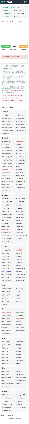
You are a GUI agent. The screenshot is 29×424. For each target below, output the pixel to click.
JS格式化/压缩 (5, 144)
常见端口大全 (19, 404)
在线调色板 (18, 321)
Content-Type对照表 (20, 395)
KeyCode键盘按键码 (7, 239)
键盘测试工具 (5, 242)
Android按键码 (19, 239)
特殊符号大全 (19, 383)
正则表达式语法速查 (20, 187)
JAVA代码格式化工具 (21, 154)
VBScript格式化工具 (7, 166)
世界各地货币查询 (6, 377)
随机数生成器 (5, 277)
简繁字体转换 (19, 253)
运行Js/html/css (6, 190)
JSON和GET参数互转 (21, 130)
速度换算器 (18, 357)
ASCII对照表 (19, 401)
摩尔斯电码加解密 (20, 217)
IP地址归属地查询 (6, 289)
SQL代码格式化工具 (7, 157)
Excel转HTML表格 (20, 175)
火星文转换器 (19, 256)
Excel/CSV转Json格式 (21, 127)
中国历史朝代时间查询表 (8, 383)
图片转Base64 (5, 229)
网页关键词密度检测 (20, 330)
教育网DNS (18, 301)
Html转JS (18, 166)
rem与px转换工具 (20, 315)
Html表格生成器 (6, 178)
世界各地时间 (5, 374)
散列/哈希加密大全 (6, 217)
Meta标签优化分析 (6, 330)
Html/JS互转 (5, 169)
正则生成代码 (5, 184)
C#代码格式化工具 (6, 154)
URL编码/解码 (5, 235)
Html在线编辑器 (6, 250)
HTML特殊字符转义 (7, 404)
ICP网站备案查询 (20, 327)
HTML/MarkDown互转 (7, 181)
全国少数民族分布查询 (21, 380)
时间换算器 (5, 357)
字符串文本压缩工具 (20, 268)
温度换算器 (18, 354)
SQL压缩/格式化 (19, 147)
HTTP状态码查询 (6, 333)
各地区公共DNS (6, 295)
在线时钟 (18, 371)
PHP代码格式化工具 (7, 150)
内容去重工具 (19, 265)
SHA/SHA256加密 (20, 214)
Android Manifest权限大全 (22, 407)
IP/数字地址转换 (19, 226)
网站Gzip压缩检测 (6, 324)
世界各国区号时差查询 (21, 377)
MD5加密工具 (5, 199)
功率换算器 (18, 351)
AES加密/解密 (5, 208)
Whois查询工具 (6, 327)
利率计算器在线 (6, 342)
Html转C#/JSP (5, 172)
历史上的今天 (5, 387)
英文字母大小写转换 (7, 274)
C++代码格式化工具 (7, 163)
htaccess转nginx (20, 312)
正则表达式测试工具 (20, 181)
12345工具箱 (8, 2)
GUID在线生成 (5, 223)
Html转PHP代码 (19, 172)
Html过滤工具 (19, 184)
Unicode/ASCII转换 (7, 232)
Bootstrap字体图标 (6, 407)
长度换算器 (5, 354)
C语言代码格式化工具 (21, 160)
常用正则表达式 (6, 187)
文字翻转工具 (5, 265)
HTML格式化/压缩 (6, 141)
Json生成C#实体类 (7, 13)
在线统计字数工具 (6, 262)
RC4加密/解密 (5, 211)
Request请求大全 (6, 398)
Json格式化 (5, 7)
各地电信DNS (19, 295)
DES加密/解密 (19, 208)
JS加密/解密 (18, 144)
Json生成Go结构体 (7, 17)
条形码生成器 (5, 226)
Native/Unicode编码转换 (21, 235)
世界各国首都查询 (20, 374)
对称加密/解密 (19, 205)
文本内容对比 (19, 259)
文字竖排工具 (19, 262)
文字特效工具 (5, 268)
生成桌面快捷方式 (6, 315)
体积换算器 (18, 348)
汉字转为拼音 (5, 256)
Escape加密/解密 (6, 205)
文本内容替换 (5, 259)
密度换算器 (5, 363)
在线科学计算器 (6, 345)
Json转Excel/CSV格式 (7, 130)
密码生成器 (5, 220)
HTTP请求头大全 (20, 398)
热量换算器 (5, 348)
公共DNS (18, 292)
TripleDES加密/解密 (7, 214)
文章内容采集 (5, 253)
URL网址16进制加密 (20, 199)
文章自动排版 (19, 250)
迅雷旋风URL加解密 (7, 202)
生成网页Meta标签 (20, 318)
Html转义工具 (19, 169)
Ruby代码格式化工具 (7, 160)
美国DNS (4, 304)
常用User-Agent (6, 395)
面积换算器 (18, 345)
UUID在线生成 (19, 220)
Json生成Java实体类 (19, 13)
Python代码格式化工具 (21, 157)
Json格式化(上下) (15, 7)
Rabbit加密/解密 (19, 211)
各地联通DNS (5, 298)
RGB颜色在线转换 (20, 280)
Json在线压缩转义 (18, 10)
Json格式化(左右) (6, 10)
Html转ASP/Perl (6, 175)
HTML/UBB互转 (19, 178)
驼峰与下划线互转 (6, 271)
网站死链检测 (19, 324)
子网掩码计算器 (19, 342)
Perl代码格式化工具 (20, 163)
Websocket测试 (19, 289)
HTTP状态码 (5, 401)
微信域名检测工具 (6, 312)
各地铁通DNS (5, 301)
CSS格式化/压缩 (19, 141)
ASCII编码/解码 (19, 232)
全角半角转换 (19, 271)
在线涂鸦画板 (5, 371)
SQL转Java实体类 (20, 124)
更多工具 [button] (16, 17)
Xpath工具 (18, 190)
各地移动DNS (19, 298)
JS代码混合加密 (6, 147)
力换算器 (18, 363)
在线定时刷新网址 (6, 321)
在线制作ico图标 (6, 318)
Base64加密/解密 (20, 202)
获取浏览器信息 (6, 292)
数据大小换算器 (19, 360)
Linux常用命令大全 (6, 410)
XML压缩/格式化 (20, 150)
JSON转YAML (5, 133)
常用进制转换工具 (6, 280)
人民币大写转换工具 (20, 274)
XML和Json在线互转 (7, 127)
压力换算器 (5, 351)
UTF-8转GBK (19, 229)
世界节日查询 (5, 380)
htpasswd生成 (19, 223)
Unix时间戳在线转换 (20, 277)
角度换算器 (5, 360)
